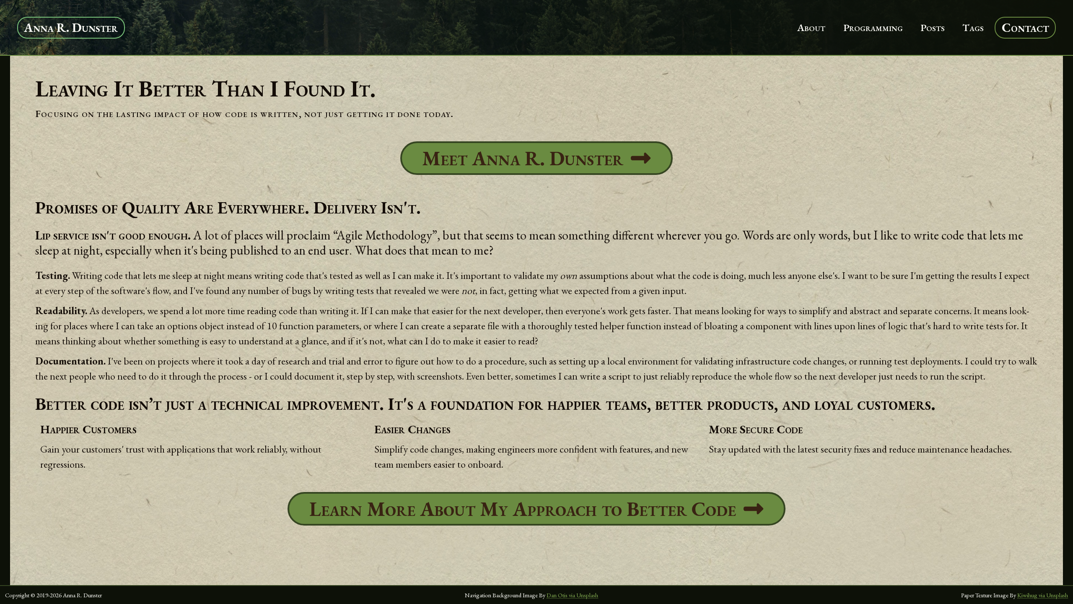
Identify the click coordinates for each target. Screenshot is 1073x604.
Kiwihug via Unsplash (1042, 595)
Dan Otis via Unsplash (572, 595)
